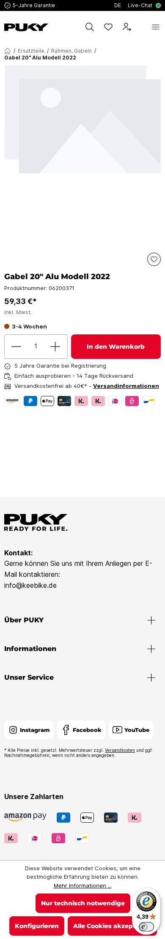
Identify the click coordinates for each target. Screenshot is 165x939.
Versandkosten (120, 750)
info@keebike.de (30, 585)
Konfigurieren (37, 926)
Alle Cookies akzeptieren (112, 926)
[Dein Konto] (127, 27)
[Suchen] (89, 27)
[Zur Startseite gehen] (26, 27)
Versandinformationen (126, 385)
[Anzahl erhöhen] (55, 346)
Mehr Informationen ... (83, 885)
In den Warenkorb (116, 346)
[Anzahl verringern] (16, 346)
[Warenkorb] (141, 27)
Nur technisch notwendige (83, 903)
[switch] (146, 926)
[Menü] (155, 27)
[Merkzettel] (108, 27)
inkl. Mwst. (18, 312)
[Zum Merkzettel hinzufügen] (154, 259)
